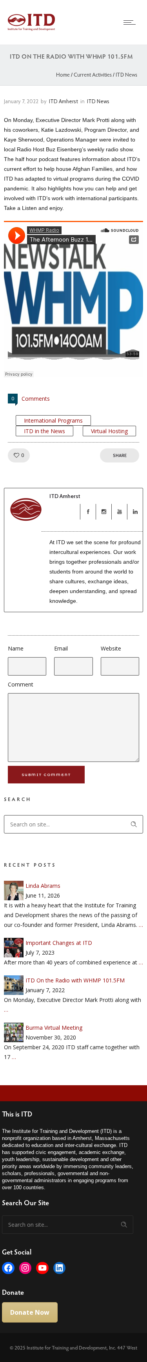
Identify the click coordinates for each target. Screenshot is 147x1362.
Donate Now (29, 1312)
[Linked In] (135, 512)
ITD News (126, 74)
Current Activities (93, 74)
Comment (20, 684)
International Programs (53, 420)
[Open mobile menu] (131, 22)
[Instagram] (103, 512)
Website (111, 648)
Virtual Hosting (109, 431)
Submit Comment (46, 774)
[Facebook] (88, 512)
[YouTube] (119, 512)
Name (16, 648)
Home (63, 74)
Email (61, 648)
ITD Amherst (63, 101)
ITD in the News (44, 431)
